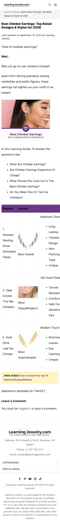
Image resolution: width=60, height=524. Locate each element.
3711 (40, 449)
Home (6, 12)
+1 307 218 (31, 449)
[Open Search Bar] (50, 5)
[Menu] (55, 5)
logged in (25, 408)
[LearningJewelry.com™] (17, 5)
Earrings (15, 12)
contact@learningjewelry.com (33, 454)
